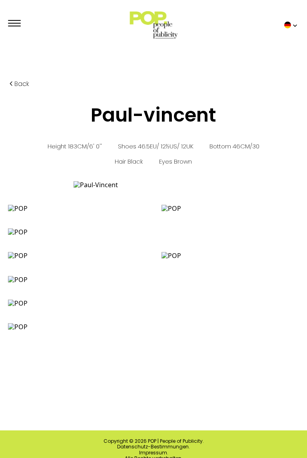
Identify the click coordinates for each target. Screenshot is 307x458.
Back (21, 83)
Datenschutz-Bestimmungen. (153, 447)
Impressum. (153, 453)
